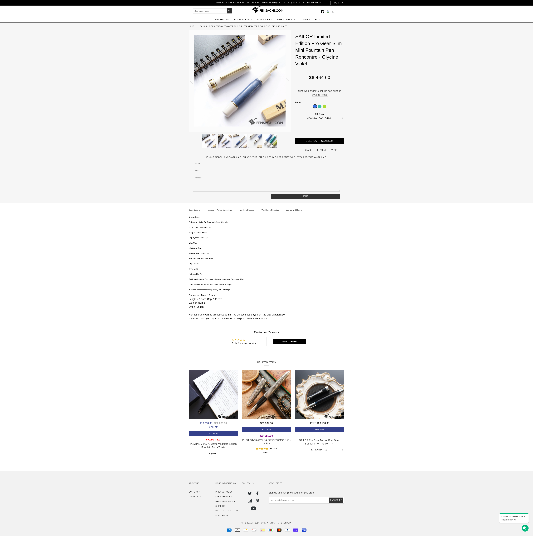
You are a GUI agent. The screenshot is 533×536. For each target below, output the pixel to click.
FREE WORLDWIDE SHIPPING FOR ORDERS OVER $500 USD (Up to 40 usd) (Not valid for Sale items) (269, 3)
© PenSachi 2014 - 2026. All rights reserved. (266, 523)
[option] (240, 81)
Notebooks (263, 19)
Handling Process (225, 501)
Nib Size (319, 114)
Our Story (195, 492)
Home (191, 26)
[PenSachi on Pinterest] (257, 502)
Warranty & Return (226, 511)
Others (304, 19)
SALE (317, 19)
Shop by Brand (284, 19)
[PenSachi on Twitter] (250, 494)
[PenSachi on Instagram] (250, 502)
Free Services (223, 497)
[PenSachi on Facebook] (257, 494)
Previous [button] (193, 81)
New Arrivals (222, 19)
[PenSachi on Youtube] (253, 510)
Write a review (289, 341)
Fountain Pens (242, 19)
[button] (315, 106)
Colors (298, 102)
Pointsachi (221, 515)
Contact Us (195, 497)
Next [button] (286, 81)
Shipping (220, 506)
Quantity (320, 126)
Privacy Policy (223, 492)
